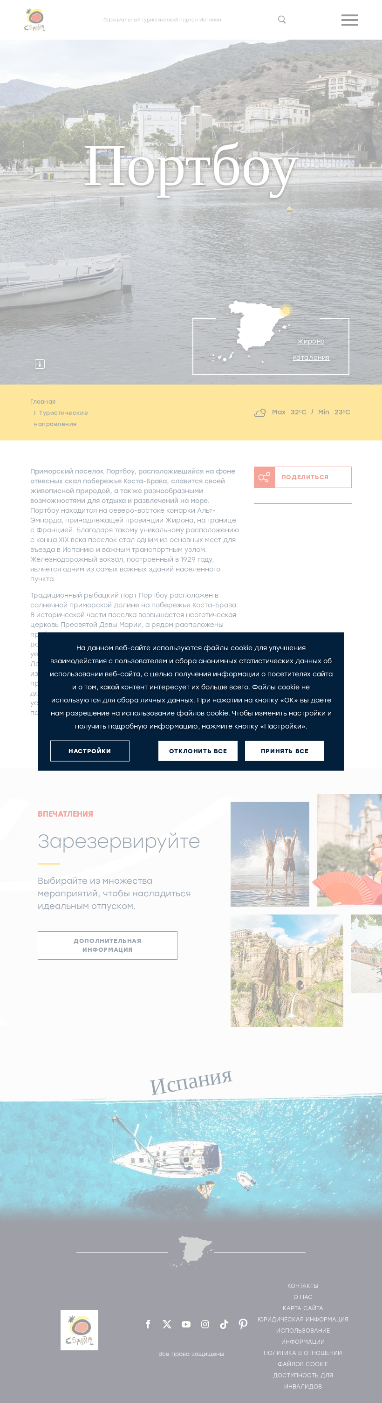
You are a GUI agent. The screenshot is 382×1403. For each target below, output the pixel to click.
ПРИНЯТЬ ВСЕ (285, 750)
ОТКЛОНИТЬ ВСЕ (198, 750)
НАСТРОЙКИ (89, 750)
